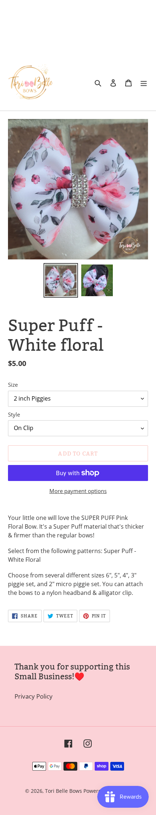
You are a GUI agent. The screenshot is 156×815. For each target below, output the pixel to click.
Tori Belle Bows (64, 790)
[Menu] (143, 82)
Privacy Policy (34, 696)
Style (14, 414)
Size (13, 384)
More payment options (78, 490)
